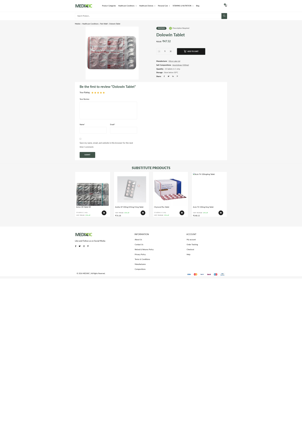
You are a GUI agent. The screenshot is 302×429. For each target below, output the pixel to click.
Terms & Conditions (142, 259)
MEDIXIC (86, 273)
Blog (197, 6)
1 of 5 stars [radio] (92, 93)
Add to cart (192, 51)
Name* (82, 124)
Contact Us (139, 245)
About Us (138, 240)
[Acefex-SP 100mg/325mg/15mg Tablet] (131, 189)
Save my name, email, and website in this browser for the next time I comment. (106, 145)
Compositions (140, 269)
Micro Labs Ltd (174, 61)
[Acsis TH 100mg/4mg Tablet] (209, 189)
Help (188, 254)
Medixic (78, 24)
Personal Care (163, 6)
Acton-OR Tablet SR (83, 207)
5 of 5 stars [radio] (104, 93)
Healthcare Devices (146, 6)
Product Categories (109, 6)
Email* (112, 124)
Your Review (84, 99)
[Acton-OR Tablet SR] (92, 189)
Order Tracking (192, 245)
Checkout (190, 249)
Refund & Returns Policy (144, 249)
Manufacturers (140, 264)
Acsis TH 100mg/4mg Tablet (203, 207)
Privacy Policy (140, 254)
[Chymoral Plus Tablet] (170, 189)
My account (191, 240)
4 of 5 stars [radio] (101, 93)
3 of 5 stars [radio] (98, 93)
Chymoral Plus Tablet (161, 207)
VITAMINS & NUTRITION (182, 6)
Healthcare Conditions (126, 6)
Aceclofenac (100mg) (180, 65)
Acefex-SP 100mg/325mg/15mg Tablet (129, 207)
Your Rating (85, 93)
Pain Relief (104, 24)
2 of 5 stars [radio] (95, 93)
